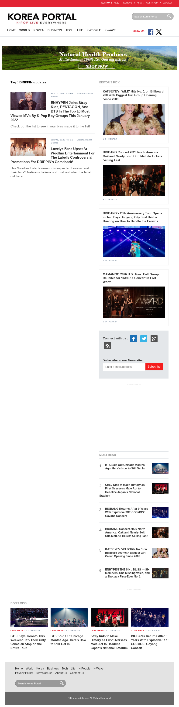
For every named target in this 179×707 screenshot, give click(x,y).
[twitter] (143, 338)
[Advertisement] (134, 416)
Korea (39, 30)
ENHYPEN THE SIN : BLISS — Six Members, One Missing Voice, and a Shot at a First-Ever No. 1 (127, 573)
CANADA (167, 3)
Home (11, 30)
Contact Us (77, 673)
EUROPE (127, 3)
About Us (61, 673)
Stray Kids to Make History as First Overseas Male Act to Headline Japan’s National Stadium (122, 490)
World (24, 30)
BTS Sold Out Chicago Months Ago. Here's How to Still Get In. (125, 466)
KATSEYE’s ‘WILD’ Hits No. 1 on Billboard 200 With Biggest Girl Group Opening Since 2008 (133, 95)
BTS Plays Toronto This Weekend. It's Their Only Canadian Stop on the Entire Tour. (28, 642)
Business (55, 30)
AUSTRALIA (152, 3)
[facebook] (133, 338)
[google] (154, 338)
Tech (69, 30)
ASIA (139, 3)
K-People (94, 30)
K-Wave (110, 30)
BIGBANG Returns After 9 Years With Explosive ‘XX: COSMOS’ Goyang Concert (126, 512)
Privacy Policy (24, 673)
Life (80, 30)
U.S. (116, 3)
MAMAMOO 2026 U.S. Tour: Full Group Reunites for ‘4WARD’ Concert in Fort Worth (131, 278)
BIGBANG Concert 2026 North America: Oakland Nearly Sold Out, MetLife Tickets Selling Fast (132, 156)
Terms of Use (44, 673)
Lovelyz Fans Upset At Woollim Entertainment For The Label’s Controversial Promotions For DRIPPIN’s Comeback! (52, 155)
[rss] (107, 345)
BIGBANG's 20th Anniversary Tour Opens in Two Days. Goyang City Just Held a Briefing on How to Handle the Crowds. (132, 217)
